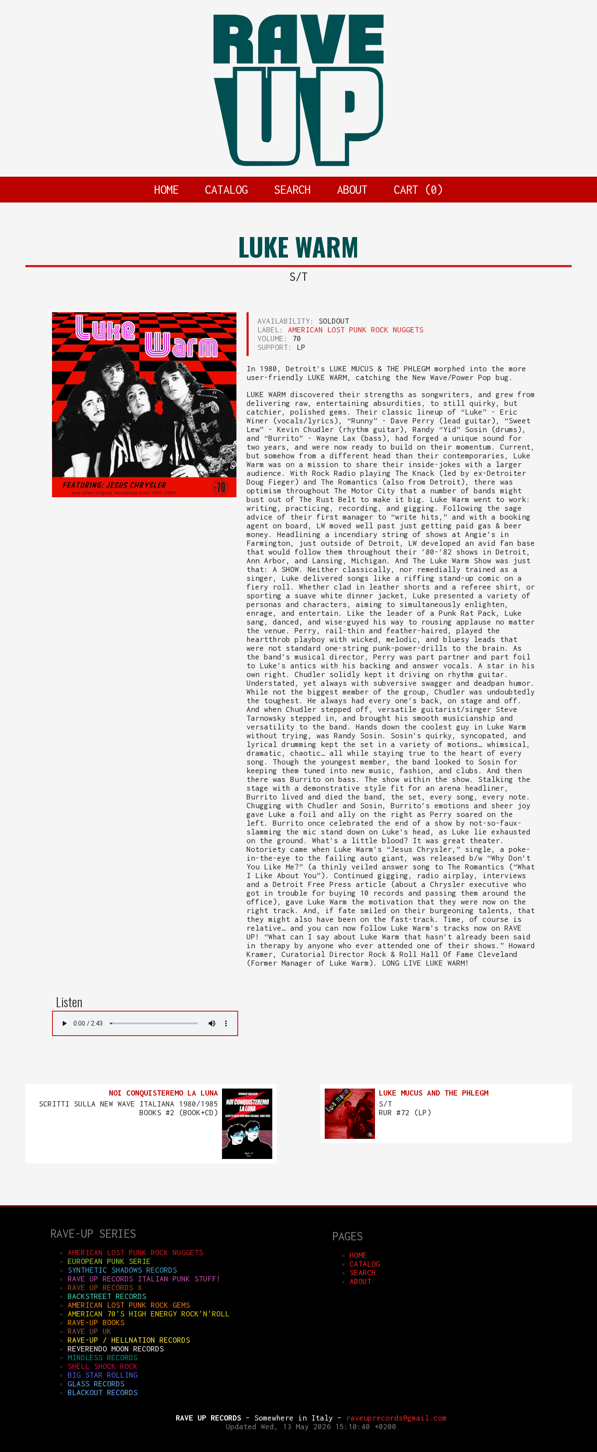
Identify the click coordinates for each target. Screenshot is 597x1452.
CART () (418, 189)
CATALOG (226, 189)
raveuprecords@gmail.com (396, 1418)
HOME (166, 189)
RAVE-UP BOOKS (96, 1322)
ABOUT (352, 189)
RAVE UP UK (89, 1331)
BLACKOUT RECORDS (103, 1392)
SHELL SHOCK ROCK (103, 1366)
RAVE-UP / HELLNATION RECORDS (129, 1340)
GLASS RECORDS (96, 1383)
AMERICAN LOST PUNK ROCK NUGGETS (355, 329)
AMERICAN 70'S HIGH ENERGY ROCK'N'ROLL (148, 1313)
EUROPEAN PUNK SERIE (109, 1261)
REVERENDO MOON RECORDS (116, 1348)
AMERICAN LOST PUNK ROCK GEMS (129, 1305)
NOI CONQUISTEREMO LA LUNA (163, 1093)
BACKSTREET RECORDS (107, 1296)
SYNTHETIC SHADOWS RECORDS (122, 1270)
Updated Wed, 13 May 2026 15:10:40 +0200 (311, 1426)
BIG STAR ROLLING (103, 1375)
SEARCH (292, 189)
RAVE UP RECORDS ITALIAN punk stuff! (144, 1278)
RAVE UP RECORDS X (105, 1287)
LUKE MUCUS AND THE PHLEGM (433, 1093)
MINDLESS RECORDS (103, 1357)
